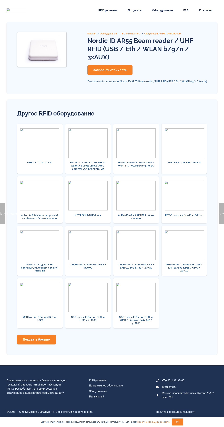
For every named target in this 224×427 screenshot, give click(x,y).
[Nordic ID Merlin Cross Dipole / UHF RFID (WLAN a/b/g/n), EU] (136, 149)
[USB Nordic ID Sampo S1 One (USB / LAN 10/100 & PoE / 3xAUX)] (136, 303)
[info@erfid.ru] (159, 387)
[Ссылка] (17, 10)
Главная (91, 33)
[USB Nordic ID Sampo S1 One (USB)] (40, 303)
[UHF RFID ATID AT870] (40, 149)
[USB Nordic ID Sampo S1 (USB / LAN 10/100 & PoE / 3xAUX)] (136, 251)
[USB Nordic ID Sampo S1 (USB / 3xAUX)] (88, 251)
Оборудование (108, 33)
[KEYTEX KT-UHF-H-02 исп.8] (184, 149)
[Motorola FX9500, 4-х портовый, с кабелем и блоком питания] (40, 199)
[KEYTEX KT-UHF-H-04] (88, 199)
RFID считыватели (130, 33)
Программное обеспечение (106, 385)
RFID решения (97, 380)
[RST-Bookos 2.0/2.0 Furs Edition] (184, 199)
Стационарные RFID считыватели (162, 33)
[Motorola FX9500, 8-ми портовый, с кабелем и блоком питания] (40, 251)
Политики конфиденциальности (153, 422)
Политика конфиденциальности (175, 411)
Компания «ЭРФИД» (38, 411)
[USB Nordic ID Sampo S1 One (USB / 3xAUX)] (88, 303)
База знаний (96, 396)
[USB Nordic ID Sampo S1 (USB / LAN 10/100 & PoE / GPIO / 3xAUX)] (184, 251)
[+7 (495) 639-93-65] (159, 380)
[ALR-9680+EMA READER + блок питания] (136, 199)
